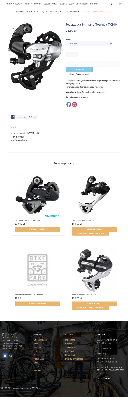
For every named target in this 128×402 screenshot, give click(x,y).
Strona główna (22, 11)
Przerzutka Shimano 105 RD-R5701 (27, 220)
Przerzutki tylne (69, 11)
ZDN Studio (37, 388)
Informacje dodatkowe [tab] (26, 117)
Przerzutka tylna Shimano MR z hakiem (29, 294)
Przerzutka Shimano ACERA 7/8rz (84, 294)
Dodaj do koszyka (94, 64)
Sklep (35, 11)
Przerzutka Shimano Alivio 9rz (83, 220)
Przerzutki (54, 11)
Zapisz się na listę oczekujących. (90, 233)
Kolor (68, 40)
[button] (13, 28)
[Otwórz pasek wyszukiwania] (111, 4)
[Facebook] (5, 355)
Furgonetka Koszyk (82, 74)
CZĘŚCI (44, 11)
